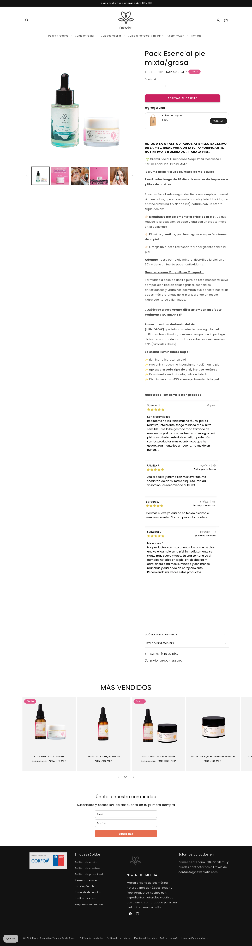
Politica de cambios (87, 868)
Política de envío (169, 938)
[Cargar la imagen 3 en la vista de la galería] (80, 176)
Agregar (219, 120)
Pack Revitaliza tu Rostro (49, 756)
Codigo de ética (85, 898)
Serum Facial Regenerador (103, 756)
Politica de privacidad (89, 874)
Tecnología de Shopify (64, 938)
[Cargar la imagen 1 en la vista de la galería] (40, 176)
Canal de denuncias (88, 892)
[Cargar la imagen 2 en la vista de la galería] (60, 176)
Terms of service (86, 880)
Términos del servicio (145, 938)
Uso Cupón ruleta (86, 886)
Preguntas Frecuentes (89, 904)
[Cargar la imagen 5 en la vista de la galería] (119, 176)
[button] (27, 20)
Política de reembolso (91, 938)
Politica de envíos (86, 862)
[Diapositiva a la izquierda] (27, 175)
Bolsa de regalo (172, 115)
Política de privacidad (119, 938)
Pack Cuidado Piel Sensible (158, 756)
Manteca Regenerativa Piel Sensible (213, 756)
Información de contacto (195, 938)
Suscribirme (126, 833)
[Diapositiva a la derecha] (132, 175)
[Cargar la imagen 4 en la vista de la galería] (99, 176)
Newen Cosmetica (42, 938)
